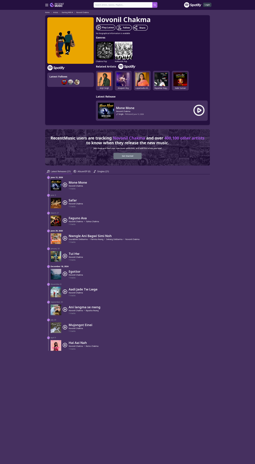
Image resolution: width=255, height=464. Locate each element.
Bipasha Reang (92, 310)
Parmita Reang (96, 239)
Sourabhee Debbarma (78, 239)
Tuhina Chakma (92, 221)
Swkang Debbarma (114, 239)
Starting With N (67, 12)
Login (207, 4)
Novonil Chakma (82, 12)
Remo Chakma (92, 346)
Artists (55, 12)
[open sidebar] (47, 5)
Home (47, 12)
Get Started (127, 156)
